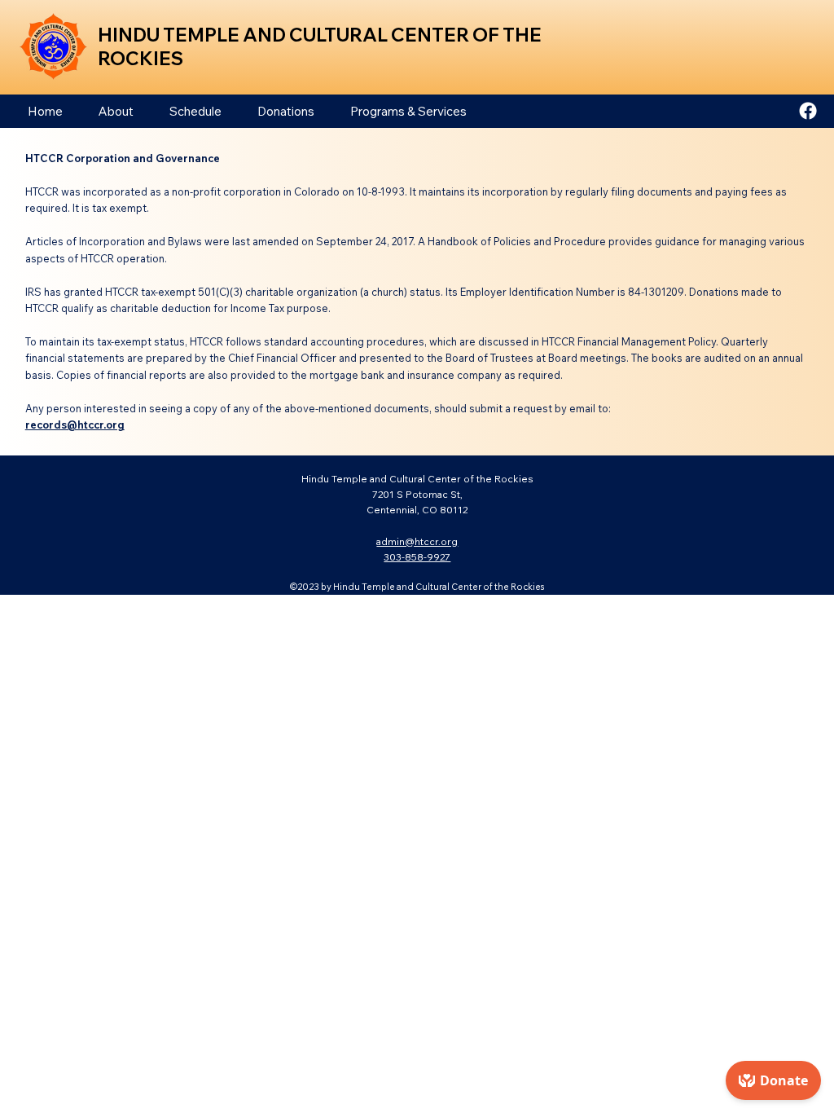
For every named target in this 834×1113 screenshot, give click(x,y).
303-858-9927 (417, 557)
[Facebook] (808, 110)
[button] (116, 111)
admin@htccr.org (417, 541)
